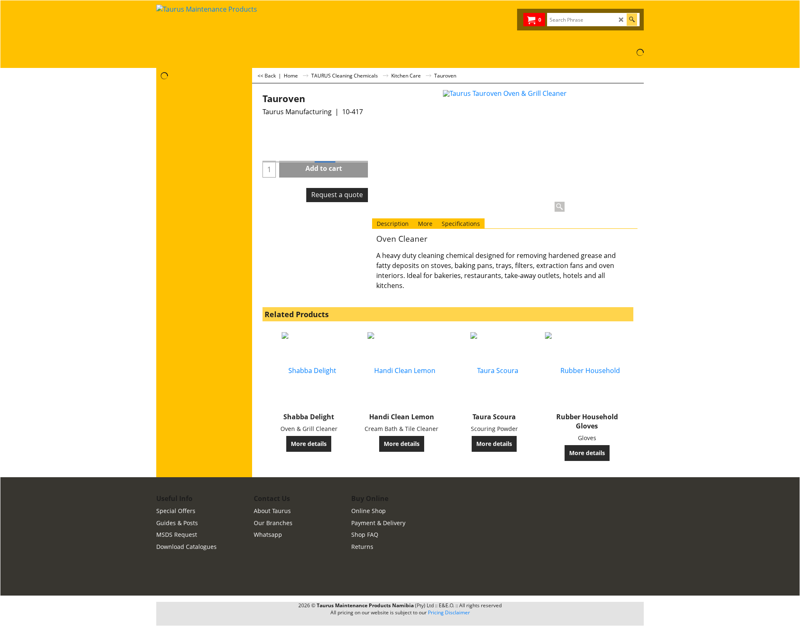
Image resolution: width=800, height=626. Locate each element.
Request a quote (337, 194)
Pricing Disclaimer (449, 612)
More (425, 224)
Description (393, 224)
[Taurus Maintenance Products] (218, 25)
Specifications (461, 224)
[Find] (632, 19)
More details (309, 444)
